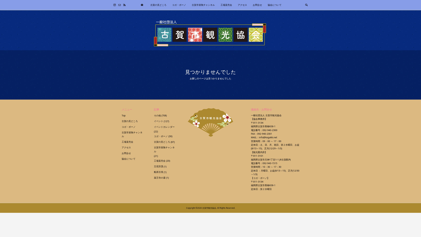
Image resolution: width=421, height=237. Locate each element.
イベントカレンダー (164, 126)
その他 (157, 115)
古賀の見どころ (158, 4)
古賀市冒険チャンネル (203, 4)
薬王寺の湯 (159, 177)
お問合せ (257, 4)
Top (142, 5)
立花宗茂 (158, 166)
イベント (158, 121)
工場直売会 (226, 4)
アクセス (242, 4)
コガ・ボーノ (179, 4)
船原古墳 (158, 171)
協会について (275, 4)
